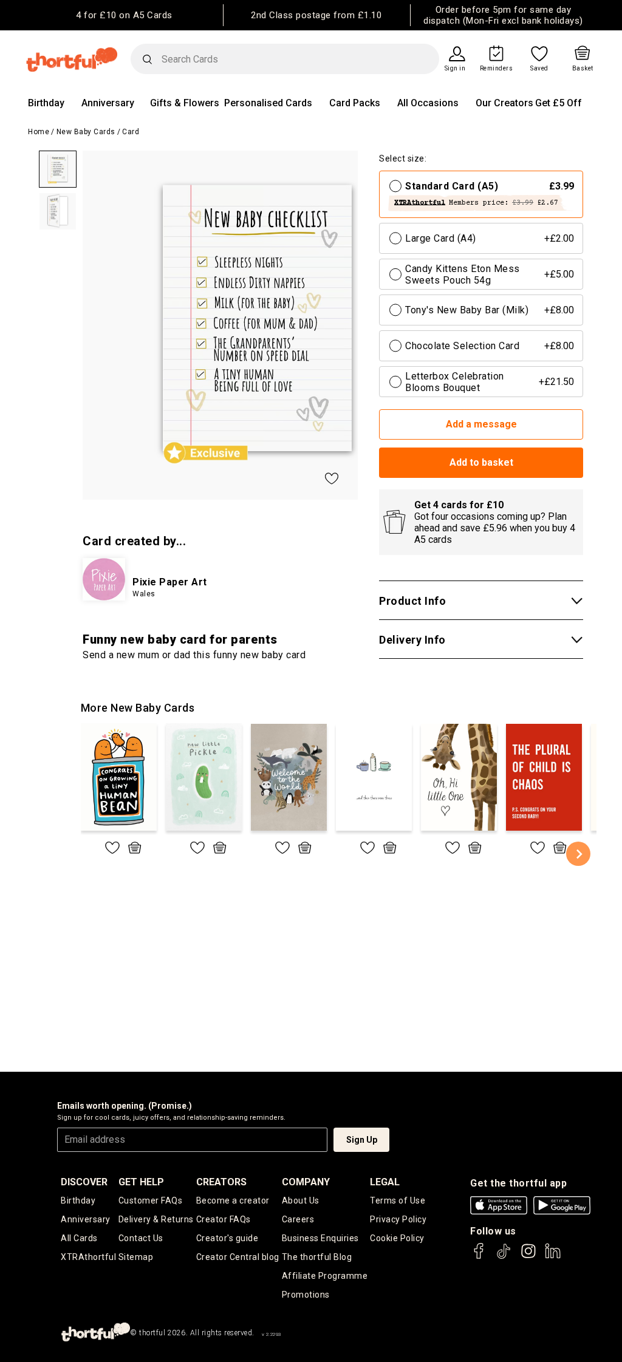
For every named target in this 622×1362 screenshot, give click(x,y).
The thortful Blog (317, 1257)
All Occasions (428, 103)
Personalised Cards (268, 103)
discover (84, 1182)
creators (221, 1182)
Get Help (141, 1182)
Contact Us (140, 1238)
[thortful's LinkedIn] (553, 1256)
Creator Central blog (237, 1257)
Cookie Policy (397, 1238)
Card (130, 132)
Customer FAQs (150, 1200)
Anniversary (107, 103)
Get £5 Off (558, 103)
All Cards (79, 1238)
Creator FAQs (223, 1219)
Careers (298, 1219)
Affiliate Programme (325, 1276)
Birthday (46, 103)
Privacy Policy (398, 1219)
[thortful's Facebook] (479, 1256)
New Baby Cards (85, 132)
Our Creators (504, 103)
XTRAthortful (88, 1257)
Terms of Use (397, 1200)
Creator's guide (227, 1238)
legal (385, 1182)
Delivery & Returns (156, 1219)
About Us (301, 1200)
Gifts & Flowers (184, 103)
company (306, 1182)
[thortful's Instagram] (528, 1256)
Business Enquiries (320, 1238)
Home (38, 132)
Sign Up (361, 1140)
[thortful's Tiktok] (503, 1256)
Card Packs (354, 103)
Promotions (306, 1294)
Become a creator (233, 1200)
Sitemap (136, 1257)
